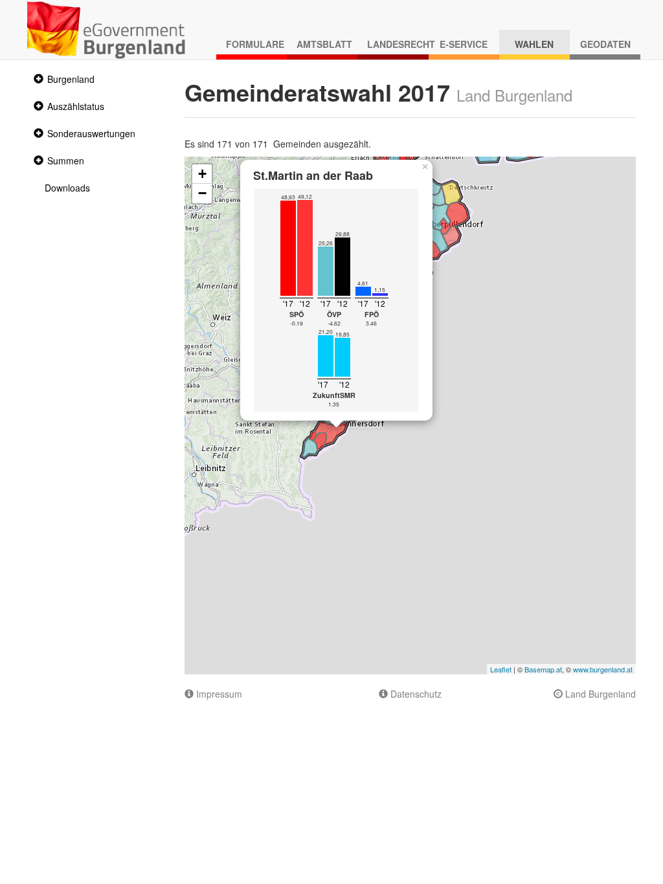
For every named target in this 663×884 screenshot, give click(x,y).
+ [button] (202, 174)
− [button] (202, 193)
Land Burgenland (599, 693)
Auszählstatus (75, 106)
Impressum (218, 693)
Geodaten (605, 44)
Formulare (255, 44)
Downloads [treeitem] (67, 187)
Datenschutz (415, 693)
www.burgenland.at (603, 669)
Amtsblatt (324, 44)
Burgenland (71, 78)
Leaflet (500, 669)
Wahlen (534, 44)
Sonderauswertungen (91, 133)
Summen (65, 160)
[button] (36, 79)
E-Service (464, 44)
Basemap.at (543, 669)
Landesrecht (397, 44)
